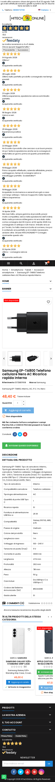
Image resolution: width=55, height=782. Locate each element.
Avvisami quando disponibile (21, 445)
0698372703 (19, 10)
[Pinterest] (25, 434)
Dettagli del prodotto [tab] (17, 460)
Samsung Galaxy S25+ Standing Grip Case (18, 662)
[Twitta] (20, 434)
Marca (32, 382)
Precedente (9, 50)
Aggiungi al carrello (17, 410)
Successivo (23, 50)
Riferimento (8, 382)
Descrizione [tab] (9, 454)
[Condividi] (15, 434)
